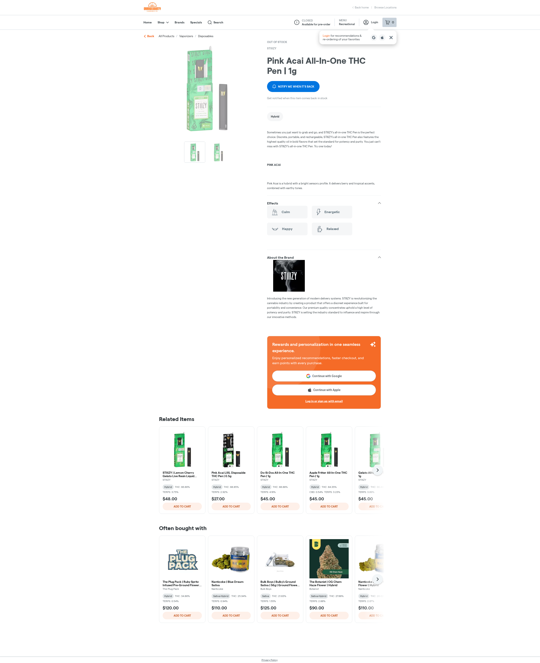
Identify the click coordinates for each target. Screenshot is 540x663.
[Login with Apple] (382, 37)
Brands (179, 22)
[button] (358, 37)
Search (218, 22)
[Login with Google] (373, 37)
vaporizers (186, 36)
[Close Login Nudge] (391, 37)
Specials (196, 22)
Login (374, 22)
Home (147, 22)
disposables (205, 36)
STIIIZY (271, 48)
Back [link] (150, 36)
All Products (166, 36)
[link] (275, 116)
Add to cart (182, 506)
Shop (161, 22)
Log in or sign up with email (324, 401)
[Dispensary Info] (296, 22)
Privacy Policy (270, 660)
